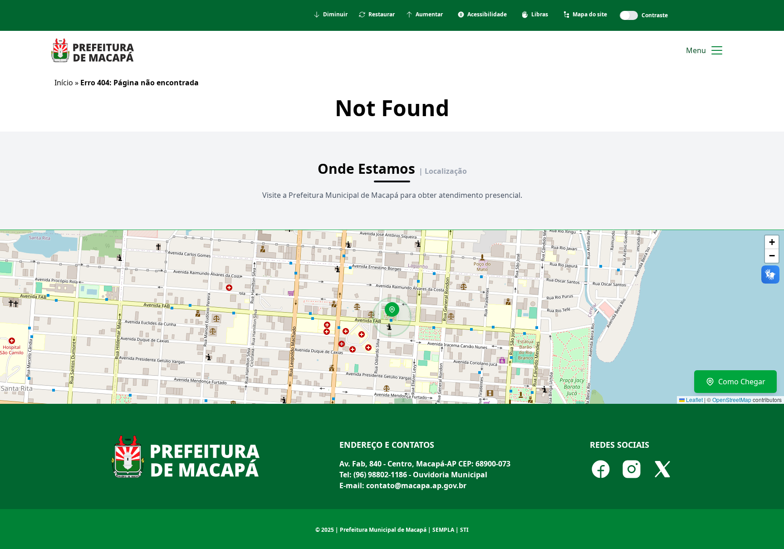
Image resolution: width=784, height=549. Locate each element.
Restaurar (381, 14)
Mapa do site (590, 14)
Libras (539, 14)
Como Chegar (741, 382)
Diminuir (335, 14)
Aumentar (429, 14)
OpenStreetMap (731, 399)
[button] (395, 312)
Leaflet (694, 399)
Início (63, 83)
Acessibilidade (487, 14)
